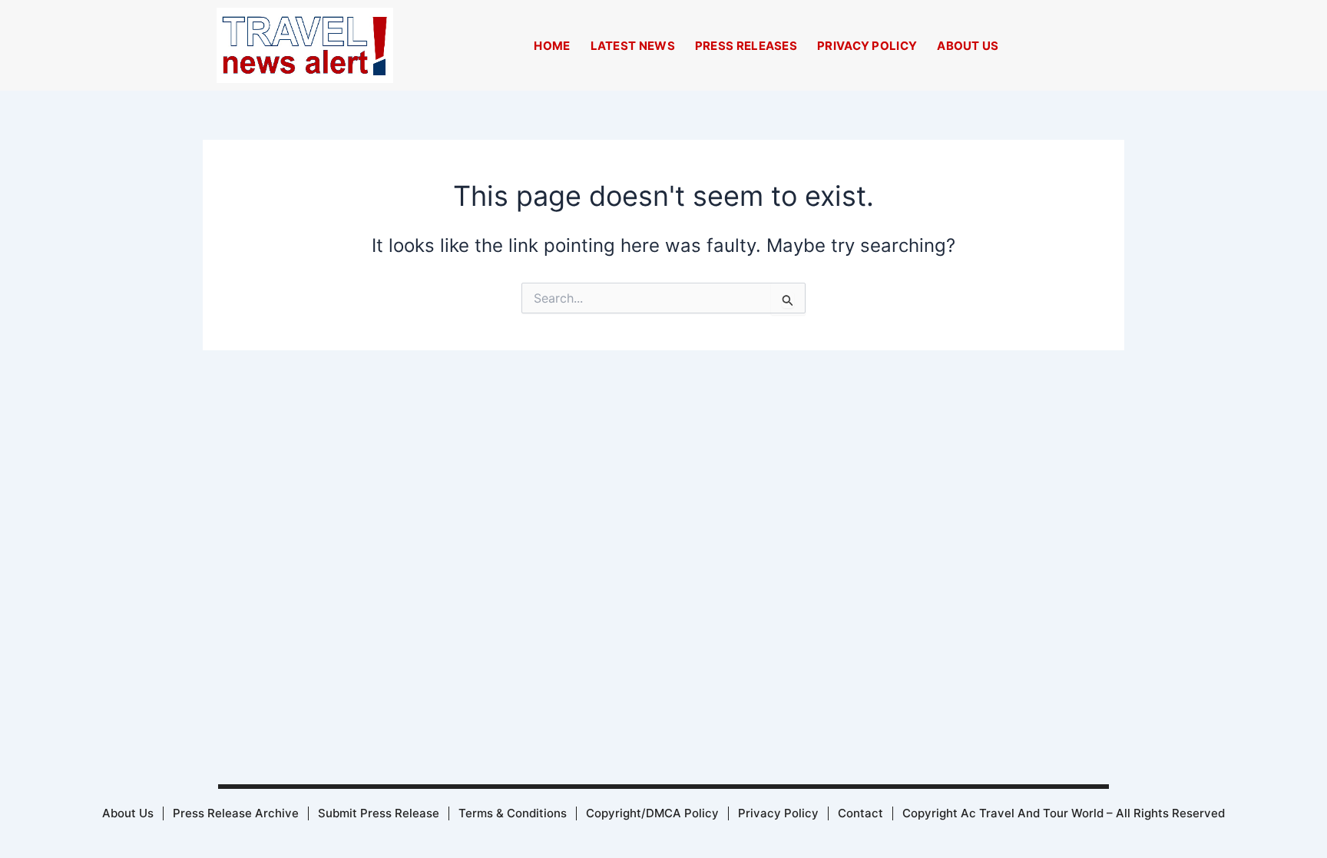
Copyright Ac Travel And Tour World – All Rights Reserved (1063, 813)
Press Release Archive (236, 813)
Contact (860, 813)
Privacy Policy (867, 45)
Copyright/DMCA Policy (652, 813)
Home (552, 45)
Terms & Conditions (512, 813)
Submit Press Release (378, 813)
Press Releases (746, 45)
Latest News (633, 45)
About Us (967, 45)
